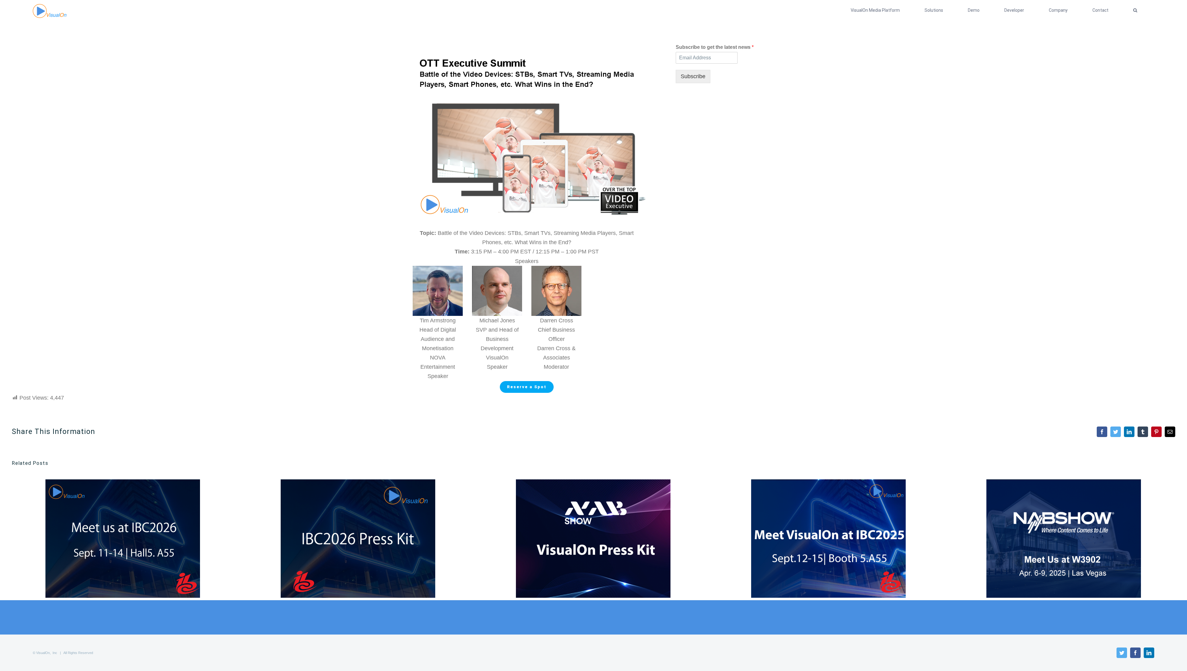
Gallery (133, 538)
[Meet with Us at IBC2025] (828, 538)
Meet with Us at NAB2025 (1053, 538)
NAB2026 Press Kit (583, 538)
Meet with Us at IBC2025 (818, 538)
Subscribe (693, 76)
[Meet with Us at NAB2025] (1063, 538)
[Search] (1135, 10)
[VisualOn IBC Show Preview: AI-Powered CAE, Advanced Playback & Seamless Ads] (122, 538)
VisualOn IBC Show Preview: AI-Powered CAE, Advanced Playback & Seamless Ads (112, 538)
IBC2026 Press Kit (347, 538)
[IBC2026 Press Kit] (358, 538)
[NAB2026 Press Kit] (593, 538)
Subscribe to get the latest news (715, 47)
